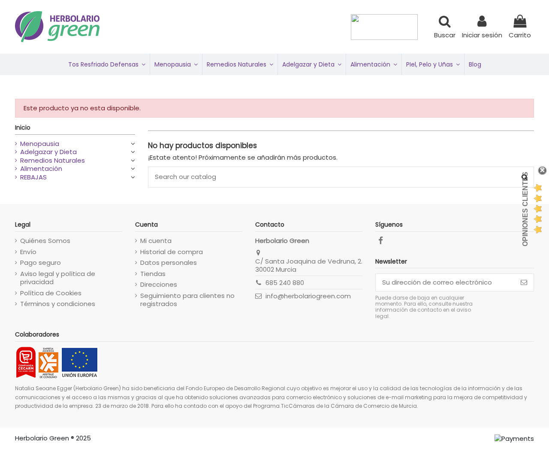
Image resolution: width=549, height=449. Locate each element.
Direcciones (158, 284)
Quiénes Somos (45, 241)
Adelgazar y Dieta (48, 152)
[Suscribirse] (524, 282)
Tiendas (153, 274)
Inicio (22, 127)
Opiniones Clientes (525, 209)
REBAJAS (33, 177)
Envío (28, 252)
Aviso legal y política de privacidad (57, 278)
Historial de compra (171, 252)
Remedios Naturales (52, 160)
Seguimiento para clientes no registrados (187, 299)
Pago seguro (40, 262)
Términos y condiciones (57, 304)
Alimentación (41, 168)
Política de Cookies (50, 293)
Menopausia (39, 144)
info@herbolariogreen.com (308, 295)
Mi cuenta (156, 241)
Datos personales (168, 262)
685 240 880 (284, 282)
